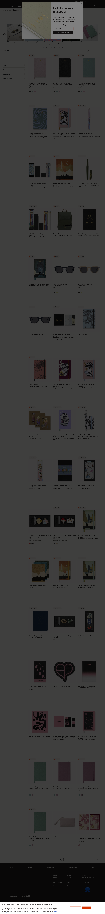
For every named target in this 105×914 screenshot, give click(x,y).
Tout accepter (87, 908)
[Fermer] (102, 907)
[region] (52, 908)
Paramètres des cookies (75, 908)
